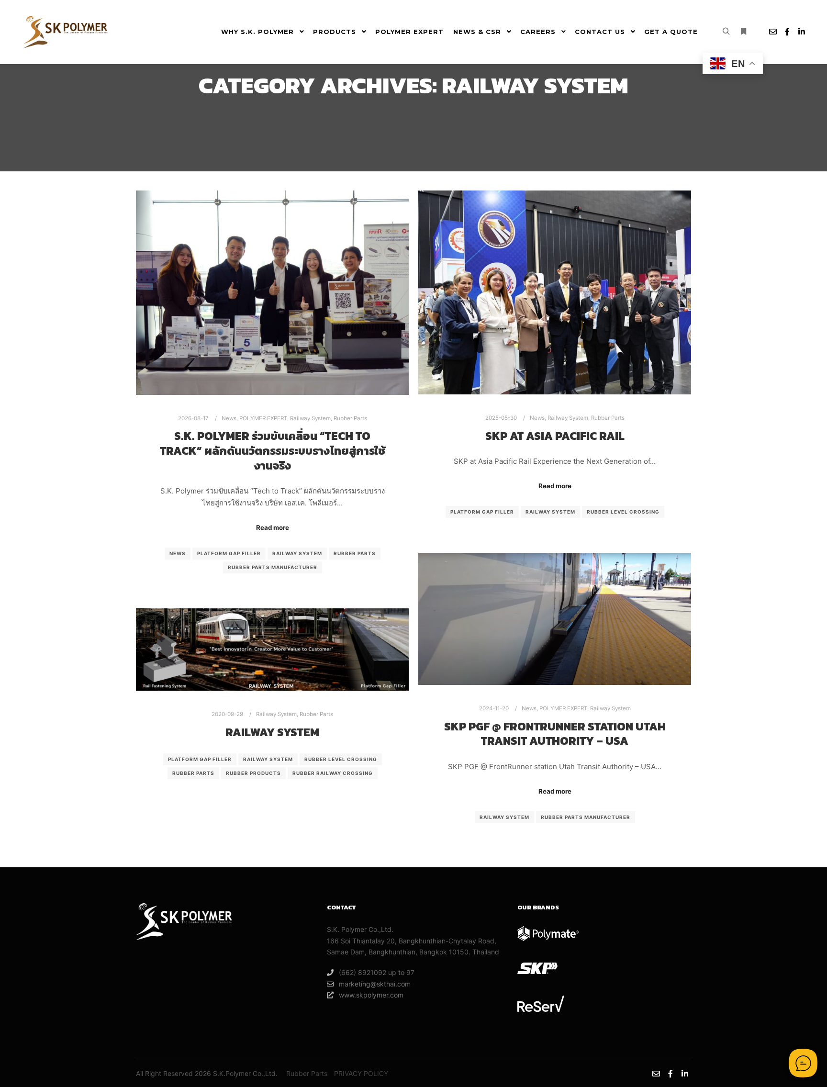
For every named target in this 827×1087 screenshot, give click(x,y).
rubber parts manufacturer (272, 567)
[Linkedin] (801, 31)
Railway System (310, 418)
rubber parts (355, 553)
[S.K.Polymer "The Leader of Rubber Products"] (67, 32)
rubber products (253, 773)
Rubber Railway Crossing (332, 773)
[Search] (726, 31)
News (229, 418)
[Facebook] (787, 31)
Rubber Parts (350, 418)
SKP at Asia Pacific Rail (555, 435)
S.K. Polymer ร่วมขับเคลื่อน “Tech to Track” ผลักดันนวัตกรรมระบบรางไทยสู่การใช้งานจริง (272, 450)
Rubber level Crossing (623, 512)
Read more (272, 527)
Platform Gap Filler (229, 553)
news (177, 553)
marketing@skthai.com (375, 984)
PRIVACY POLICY (361, 1073)
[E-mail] (773, 31)
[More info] (743, 31)
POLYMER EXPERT (263, 418)
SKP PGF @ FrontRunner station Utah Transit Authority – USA (555, 734)
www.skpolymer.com (371, 995)
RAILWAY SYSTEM (272, 732)
